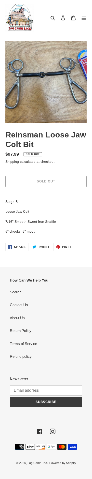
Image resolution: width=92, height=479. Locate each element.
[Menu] (84, 18)
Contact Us (19, 305)
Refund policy (21, 356)
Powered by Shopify (62, 463)
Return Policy (20, 331)
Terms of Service (23, 344)
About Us (17, 318)
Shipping (12, 162)
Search (15, 292)
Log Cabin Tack (37, 463)
